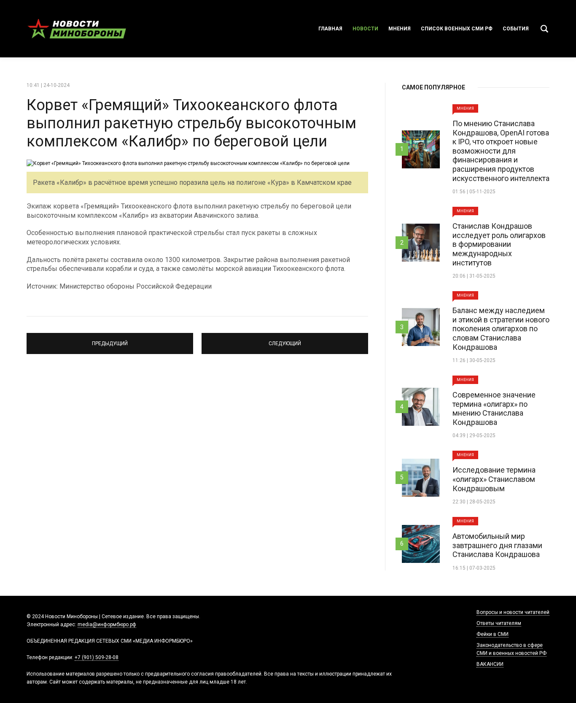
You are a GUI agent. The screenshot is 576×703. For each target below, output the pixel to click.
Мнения (399, 29)
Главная (330, 29)
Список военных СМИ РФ (457, 29)
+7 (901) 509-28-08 (96, 657)
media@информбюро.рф (107, 624)
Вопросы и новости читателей (512, 612)
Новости (365, 29)
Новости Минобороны (77, 29)
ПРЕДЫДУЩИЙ (110, 339)
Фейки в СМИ (492, 634)
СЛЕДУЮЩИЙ (285, 339)
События (516, 29)
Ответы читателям (498, 623)
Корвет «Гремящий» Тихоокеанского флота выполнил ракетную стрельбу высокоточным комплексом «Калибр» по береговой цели (191, 123)
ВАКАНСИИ (489, 664)
